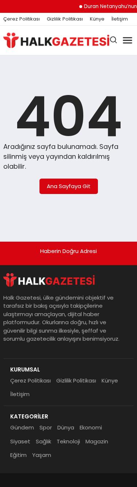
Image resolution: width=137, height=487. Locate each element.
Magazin (96, 441)
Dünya (65, 427)
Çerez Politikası (21, 19)
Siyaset (20, 441)
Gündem (22, 427)
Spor (45, 427)
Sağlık (43, 441)
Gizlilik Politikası (65, 19)
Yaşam (41, 455)
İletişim (119, 19)
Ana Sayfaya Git (69, 186)
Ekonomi (91, 427)
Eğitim (18, 455)
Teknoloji (68, 441)
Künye (97, 19)
